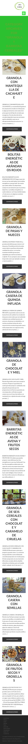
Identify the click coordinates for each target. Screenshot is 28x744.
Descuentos (7, 728)
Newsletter (7, 730)
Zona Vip (6, 726)
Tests (5, 725)
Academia (6, 718)
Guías (5, 721)
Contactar (6, 733)
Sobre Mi (6, 732)
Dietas (5, 723)
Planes (5, 720)
